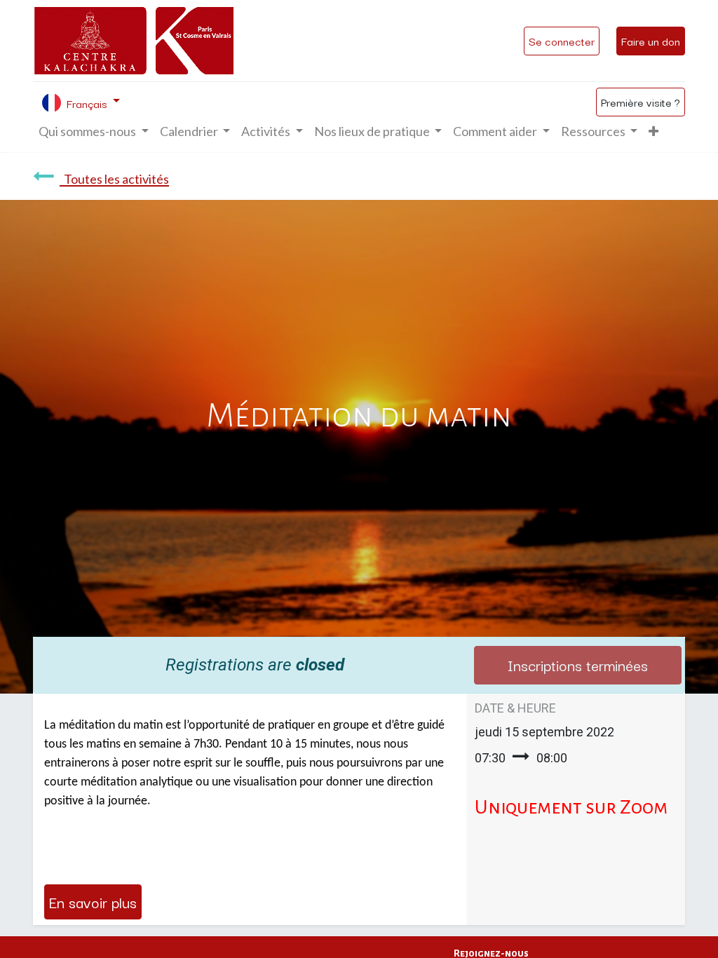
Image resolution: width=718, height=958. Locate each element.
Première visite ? (640, 101)
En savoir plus (93, 901)
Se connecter (562, 40)
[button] (653, 131)
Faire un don (650, 40)
